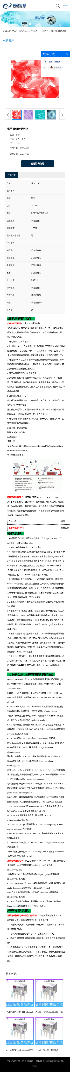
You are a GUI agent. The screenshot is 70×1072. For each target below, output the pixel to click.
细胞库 (45, 31)
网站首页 (23, 31)
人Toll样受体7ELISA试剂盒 (49, 1012)
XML (34, 1066)
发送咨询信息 (37, 163)
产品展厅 (35, 31)
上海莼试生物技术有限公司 (19, 1061)
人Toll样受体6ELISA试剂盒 (20, 1050)
